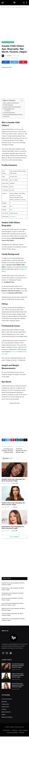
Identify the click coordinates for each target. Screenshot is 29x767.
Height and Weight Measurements (13, 114)
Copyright (21, 732)
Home (3, 7)
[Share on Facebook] (6, 62)
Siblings (8, 110)
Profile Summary (8, 105)
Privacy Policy (6, 730)
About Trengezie (23, 730)
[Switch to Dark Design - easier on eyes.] (26, 2)
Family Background (9, 109)
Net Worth (6, 116)
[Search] (24, 2)
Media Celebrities (6, 712)
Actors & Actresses (7, 42)
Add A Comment (14, 536)
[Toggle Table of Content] (21, 100)
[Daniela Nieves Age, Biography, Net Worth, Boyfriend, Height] (14, 517)
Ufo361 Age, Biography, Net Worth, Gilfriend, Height (21, 450)
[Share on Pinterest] (23, 62)
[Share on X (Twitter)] (14, 62)
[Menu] (3, 2)
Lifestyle (4, 709)
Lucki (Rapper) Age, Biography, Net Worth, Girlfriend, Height (7, 450)
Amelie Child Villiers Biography (12, 107)
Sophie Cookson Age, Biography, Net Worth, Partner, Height (18, 675)
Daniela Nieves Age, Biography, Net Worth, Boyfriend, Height (18, 685)
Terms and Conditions (12, 732)
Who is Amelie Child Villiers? (11, 103)
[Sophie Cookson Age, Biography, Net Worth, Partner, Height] (14, 493)
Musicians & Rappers (7, 717)
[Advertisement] (14, 26)
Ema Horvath (14, 351)
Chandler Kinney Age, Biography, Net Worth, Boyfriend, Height (18, 665)
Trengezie (8, 55)
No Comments (6, 58)
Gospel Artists (5, 706)
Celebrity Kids (5, 704)
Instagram (13, 216)
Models (3, 714)
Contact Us (14, 730)
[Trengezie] (14, 2)
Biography (4, 701)
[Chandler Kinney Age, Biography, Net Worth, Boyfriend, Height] (14, 469)
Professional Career (9, 112)
